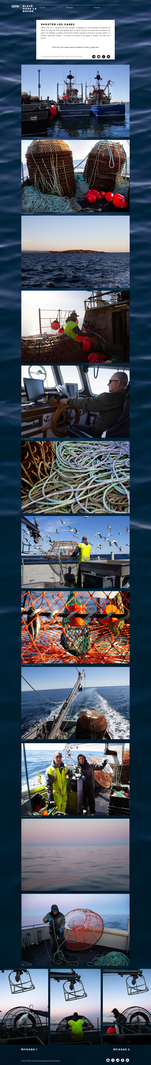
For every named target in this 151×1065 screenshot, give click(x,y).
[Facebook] (122, 1060)
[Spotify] (98, 56)
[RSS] (108, 56)
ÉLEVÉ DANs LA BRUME (30, 9)
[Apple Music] (103, 56)
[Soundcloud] (94, 56)
